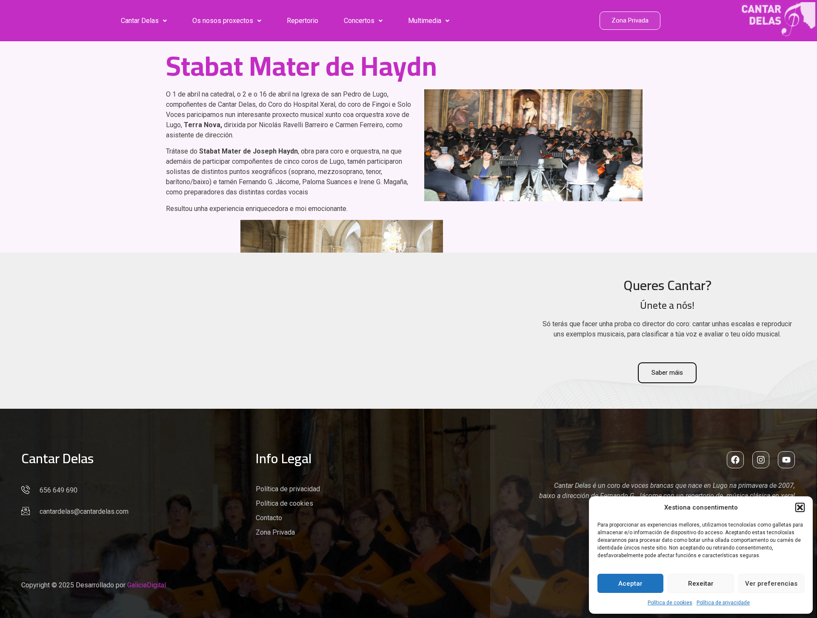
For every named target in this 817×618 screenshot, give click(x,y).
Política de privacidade (723, 603)
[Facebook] (735, 459)
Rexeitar (701, 583)
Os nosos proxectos (222, 21)
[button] (800, 507)
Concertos (359, 21)
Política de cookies (670, 603)
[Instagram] (760, 459)
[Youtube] (786, 459)
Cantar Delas (140, 21)
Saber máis (667, 372)
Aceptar (630, 583)
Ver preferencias (771, 583)
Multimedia (424, 21)
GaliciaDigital (146, 585)
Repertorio (302, 21)
